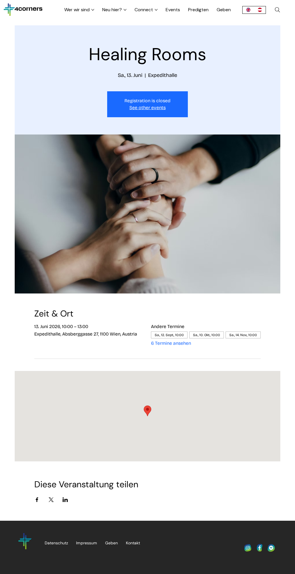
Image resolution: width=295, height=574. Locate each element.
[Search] (277, 10)
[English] (248, 10)
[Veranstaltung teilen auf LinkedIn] (65, 499)
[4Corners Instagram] (248, 548)
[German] (260, 10)
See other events (147, 107)
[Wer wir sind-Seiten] (92, 9)
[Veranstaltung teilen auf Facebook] (37, 499)
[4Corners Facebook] (260, 548)
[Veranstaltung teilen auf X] (51, 499)
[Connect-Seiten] (156, 9)
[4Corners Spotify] (271, 548)
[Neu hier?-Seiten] (125, 9)
